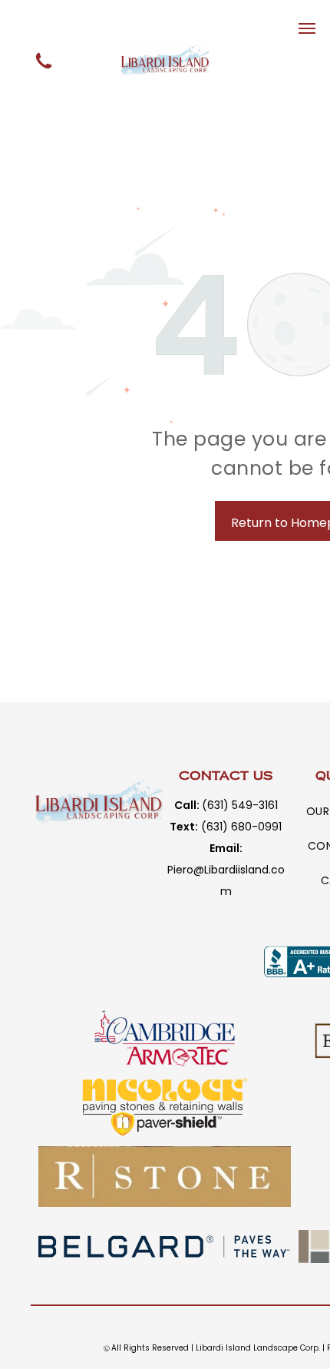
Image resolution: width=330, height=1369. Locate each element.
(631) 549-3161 (240, 805)
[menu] (307, 28)
